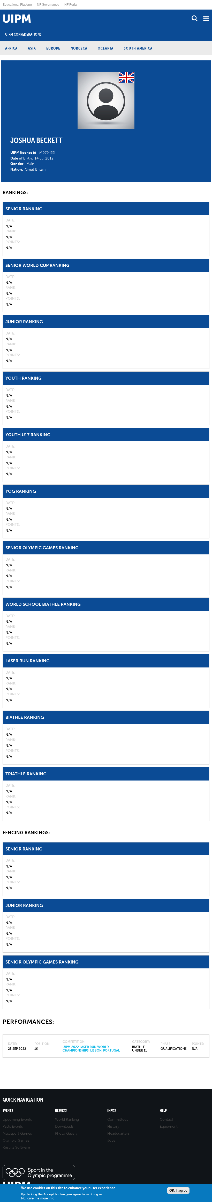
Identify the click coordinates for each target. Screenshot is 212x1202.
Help (163, 1110)
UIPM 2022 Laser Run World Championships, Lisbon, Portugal (91, 1048)
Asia (32, 48)
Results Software (16, 1147)
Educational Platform (17, 4)
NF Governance (48, 4)
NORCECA (79, 48)
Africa (11, 48)
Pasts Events (13, 1126)
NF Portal (71, 4)
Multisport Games (17, 1133)
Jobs (111, 1140)
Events (8, 1110)
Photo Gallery (66, 1133)
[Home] (1, 9)
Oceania (105, 48)
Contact (166, 1119)
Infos (111, 1110)
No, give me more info (37, 1198)
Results (61, 1110)
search (194, 18)
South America (138, 48)
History (113, 1126)
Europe (53, 48)
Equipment (169, 1126)
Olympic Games (16, 1140)
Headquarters (118, 1133)
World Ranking (67, 1119)
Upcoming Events (17, 1119)
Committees (117, 1119)
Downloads (64, 1126)
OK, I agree (178, 1190)
